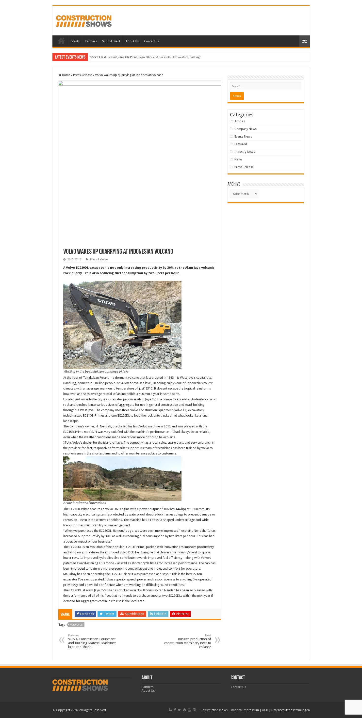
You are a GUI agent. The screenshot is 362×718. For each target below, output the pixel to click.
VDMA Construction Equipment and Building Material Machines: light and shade (92, 641)
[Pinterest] (184, 710)
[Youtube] (189, 710)
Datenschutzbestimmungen (290, 710)
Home (61, 40)
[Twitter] (179, 710)
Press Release (82, 75)
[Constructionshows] (84, 20)
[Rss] (170, 710)
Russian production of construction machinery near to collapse (187, 641)
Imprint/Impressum (245, 710)
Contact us (151, 41)
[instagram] (194, 710)
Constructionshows (214, 710)
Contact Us (238, 687)
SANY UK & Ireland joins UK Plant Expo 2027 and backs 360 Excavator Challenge (145, 57)
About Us (132, 41)
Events (75, 41)
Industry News (244, 152)
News (238, 159)
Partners (91, 41)
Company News (245, 129)
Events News (243, 136)
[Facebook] (174, 710)
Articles (239, 121)
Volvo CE (76, 624)
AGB (265, 710)
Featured (240, 144)
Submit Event (111, 41)
